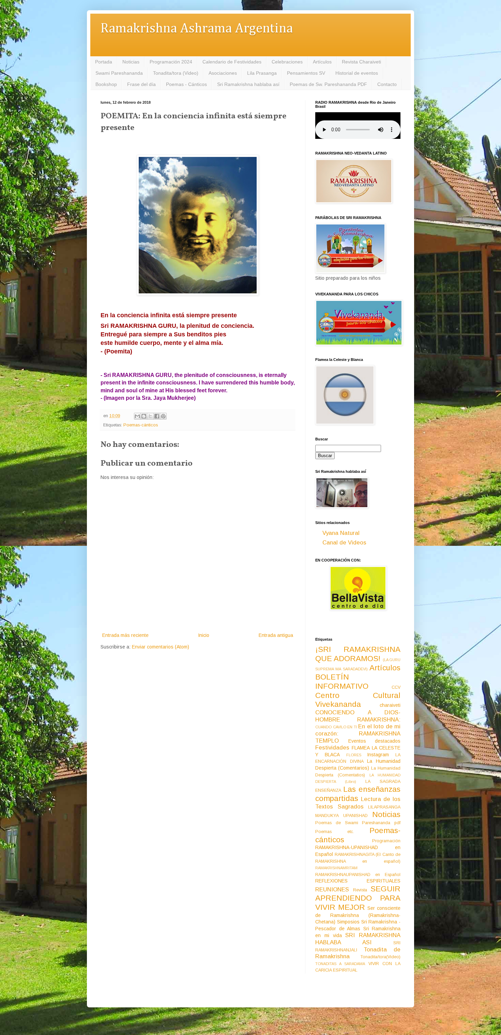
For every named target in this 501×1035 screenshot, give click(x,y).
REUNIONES (332, 889)
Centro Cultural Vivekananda (357, 700)
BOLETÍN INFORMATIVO (341, 681)
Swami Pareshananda (119, 73)
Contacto (387, 84)
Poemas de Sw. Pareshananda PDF (328, 84)
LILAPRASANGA (384, 807)
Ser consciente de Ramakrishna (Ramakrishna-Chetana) (357, 914)
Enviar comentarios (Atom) (160, 647)
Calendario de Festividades (231, 61)
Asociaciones (223, 73)
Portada (103, 61)
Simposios (348, 921)
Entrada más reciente (125, 635)
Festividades (332, 747)
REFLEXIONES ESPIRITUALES (357, 881)
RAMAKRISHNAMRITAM (336, 868)
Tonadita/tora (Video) (175, 73)
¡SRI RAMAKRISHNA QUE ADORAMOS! (357, 654)
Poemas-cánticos (140, 425)
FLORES (353, 755)
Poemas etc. (334, 831)
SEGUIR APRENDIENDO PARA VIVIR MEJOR (357, 898)
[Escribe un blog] (143, 416)
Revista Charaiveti (361, 61)
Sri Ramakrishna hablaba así (248, 84)
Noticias (130, 61)
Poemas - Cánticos (186, 84)
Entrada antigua (276, 635)
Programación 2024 (171, 61)
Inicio (203, 635)
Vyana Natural (341, 533)
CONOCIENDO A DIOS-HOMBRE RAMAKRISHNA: (357, 716)
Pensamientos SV (306, 73)
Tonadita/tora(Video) (380, 956)
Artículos (322, 61)
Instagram (378, 754)
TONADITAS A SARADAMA (340, 964)
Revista (360, 890)
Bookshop (106, 84)
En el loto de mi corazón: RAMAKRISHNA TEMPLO (357, 733)
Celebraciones (287, 61)
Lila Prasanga (262, 73)
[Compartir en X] (150, 416)
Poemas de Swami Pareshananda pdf (357, 822)
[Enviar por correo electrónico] (137, 416)
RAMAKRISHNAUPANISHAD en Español (357, 874)
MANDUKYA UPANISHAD (341, 815)
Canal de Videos (344, 542)
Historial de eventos (356, 73)
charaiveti (390, 705)
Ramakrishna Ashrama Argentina (197, 28)
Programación (386, 841)
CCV (396, 687)
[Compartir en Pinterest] (163, 416)
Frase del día (141, 84)
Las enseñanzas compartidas (357, 794)
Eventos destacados (374, 741)
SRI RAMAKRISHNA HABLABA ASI (357, 939)
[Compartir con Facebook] (156, 416)
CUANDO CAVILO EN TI (336, 727)
